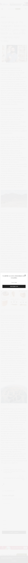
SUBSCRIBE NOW (14, 286)
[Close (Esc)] (25, 275)
